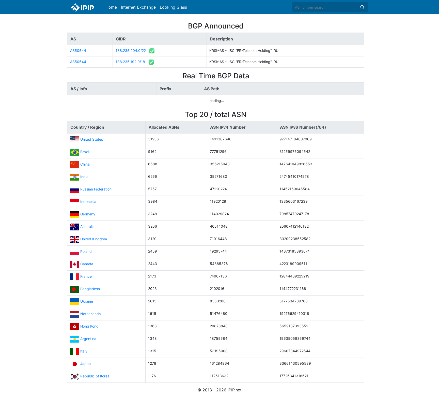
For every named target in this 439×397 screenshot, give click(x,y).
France (86, 276)
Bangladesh (90, 289)
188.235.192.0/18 (130, 62)
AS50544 (78, 50)
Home (111, 7)
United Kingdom (93, 239)
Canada (86, 264)
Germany (87, 214)
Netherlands (90, 314)
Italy (83, 351)
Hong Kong (89, 326)
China (85, 164)
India (84, 176)
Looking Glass (173, 7)
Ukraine (86, 301)
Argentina (88, 338)
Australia (87, 226)
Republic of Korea (94, 376)
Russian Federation (96, 189)
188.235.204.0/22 (131, 50)
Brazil (84, 152)
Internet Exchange (138, 7)
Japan (85, 363)
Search (362, 7)
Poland (86, 251)
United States (91, 139)
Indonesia (88, 201)
